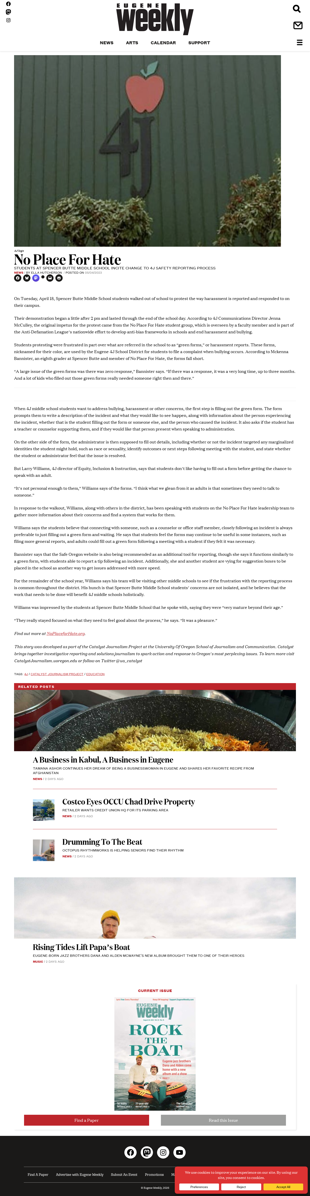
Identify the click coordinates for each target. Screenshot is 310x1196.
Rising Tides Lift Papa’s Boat (81, 946)
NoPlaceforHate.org (65, 633)
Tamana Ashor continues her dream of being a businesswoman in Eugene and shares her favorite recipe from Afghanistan (143, 770)
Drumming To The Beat (102, 841)
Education (95, 674)
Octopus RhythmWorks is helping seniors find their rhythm (123, 850)
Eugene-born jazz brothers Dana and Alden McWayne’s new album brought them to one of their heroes (138, 955)
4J (26, 674)
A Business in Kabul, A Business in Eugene (103, 759)
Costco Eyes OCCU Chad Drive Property (128, 801)
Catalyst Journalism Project (57, 674)
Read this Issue (223, 1120)
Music (38, 961)
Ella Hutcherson (47, 272)
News (18, 272)
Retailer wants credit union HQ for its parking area (115, 809)
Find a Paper (86, 1120)
